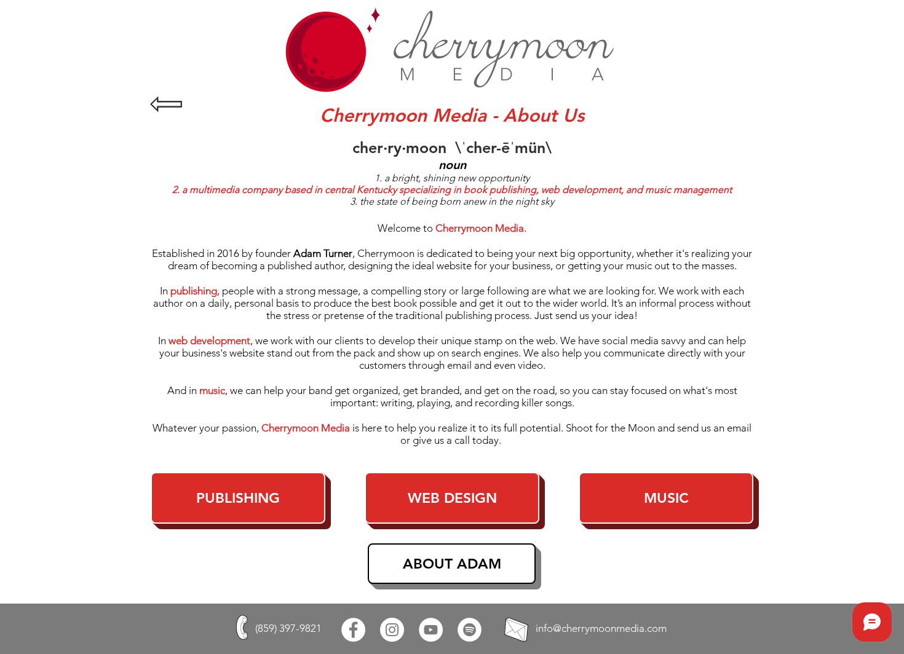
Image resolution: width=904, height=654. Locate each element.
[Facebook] (353, 630)
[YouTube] (431, 630)
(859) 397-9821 (288, 628)
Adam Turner (322, 253)
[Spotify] (470, 630)
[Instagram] (392, 630)
